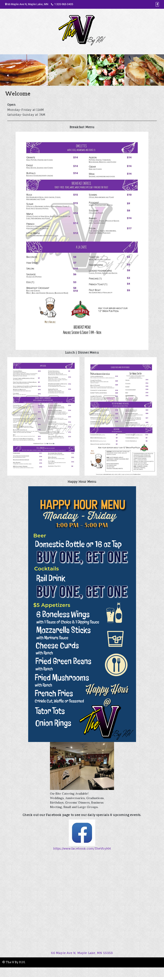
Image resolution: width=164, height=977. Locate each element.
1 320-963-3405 (63, 4)
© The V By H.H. (13, 962)
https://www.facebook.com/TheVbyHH (82, 848)
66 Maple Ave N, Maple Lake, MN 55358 (82, 953)
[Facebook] (157, 4)
